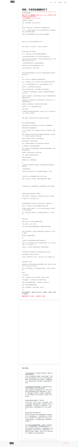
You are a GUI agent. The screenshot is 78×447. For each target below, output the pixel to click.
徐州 (39, 11)
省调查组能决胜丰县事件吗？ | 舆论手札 (34, 400)
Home (51, 2)
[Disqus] (39, 319)
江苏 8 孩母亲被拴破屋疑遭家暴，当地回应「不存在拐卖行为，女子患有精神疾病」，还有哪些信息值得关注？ (38, 425)
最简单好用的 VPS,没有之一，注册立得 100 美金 (33, 296)
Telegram (60, 2)
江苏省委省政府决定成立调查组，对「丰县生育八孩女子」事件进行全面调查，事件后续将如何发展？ (39, 387)
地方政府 (45, 11)
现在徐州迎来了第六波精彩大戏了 (33, 412)
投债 (43, 11)
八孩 (54, 11)
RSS (55, 2)
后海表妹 (24, 11)
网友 (48, 11)
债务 (41, 11)
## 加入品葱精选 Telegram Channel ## (31, 18)
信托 (50, 11)
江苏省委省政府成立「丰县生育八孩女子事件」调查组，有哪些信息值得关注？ (39, 374)
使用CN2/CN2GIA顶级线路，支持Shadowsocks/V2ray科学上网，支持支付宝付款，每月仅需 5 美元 (39, 15)
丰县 (38, 11)
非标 (52, 11)
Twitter (65, 2)
